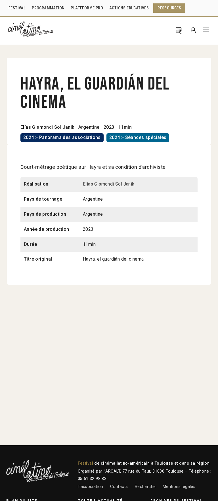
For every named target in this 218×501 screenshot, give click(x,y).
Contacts (119, 486)
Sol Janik (64, 127)
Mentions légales (179, 486)
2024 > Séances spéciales (138, 137)
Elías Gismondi (36, 127)
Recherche (145, 486)
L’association (90, 486)
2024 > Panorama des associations (62, 137)
